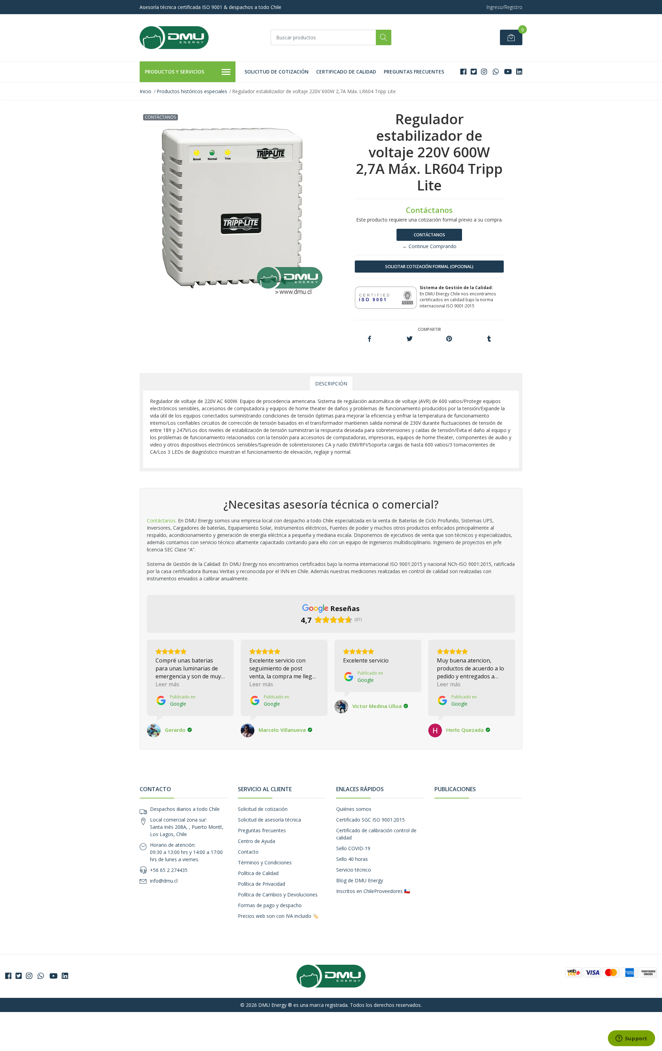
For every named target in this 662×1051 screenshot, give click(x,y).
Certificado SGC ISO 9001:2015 (370, 819)
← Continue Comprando (429, 246)
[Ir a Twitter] (474, 71)
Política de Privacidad (261, 884)
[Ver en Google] (154, 730)
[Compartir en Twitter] (409, 339)
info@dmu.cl (164, 880)
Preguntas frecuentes (414, 71)
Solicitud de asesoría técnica (269, 819)
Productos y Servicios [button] (174, 71)
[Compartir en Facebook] (369, 339)
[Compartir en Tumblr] (489, 339)
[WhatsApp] (495, 71)
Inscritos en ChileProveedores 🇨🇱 (373, 891)
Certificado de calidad (346, 71)
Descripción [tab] (331, 383)
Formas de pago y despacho (270, 905)
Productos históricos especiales (192, 91)
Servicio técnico (353, 869)
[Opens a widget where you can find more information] (631, 1039)
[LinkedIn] (519, 71)
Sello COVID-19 (353, 848)
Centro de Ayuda (256, 841)
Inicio (145, 91)
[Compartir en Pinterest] (449, 339)
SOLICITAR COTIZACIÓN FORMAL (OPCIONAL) (429, 266)
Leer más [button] (167, 684)
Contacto (248, 851)
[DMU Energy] (174, 37)
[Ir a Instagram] (484, 71)
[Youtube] (508, 71)
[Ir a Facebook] (463, 71)
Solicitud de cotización (276, 71)
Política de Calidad (258, 873)
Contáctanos (429, 235)
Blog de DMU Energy (359, 880)
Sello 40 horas (352, 859)
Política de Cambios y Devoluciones (278, 894)
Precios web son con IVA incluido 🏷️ (278, 916)
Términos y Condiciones (265, 862)
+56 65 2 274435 (169, 870)
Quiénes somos (353, 809)
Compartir (429, 329)
